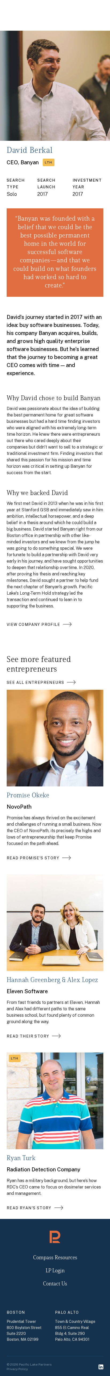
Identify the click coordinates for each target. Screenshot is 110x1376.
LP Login (55, 1271)
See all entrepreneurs (35, 683)
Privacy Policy (17, 1369)
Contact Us (55, 1284)
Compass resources (55, 1258)
